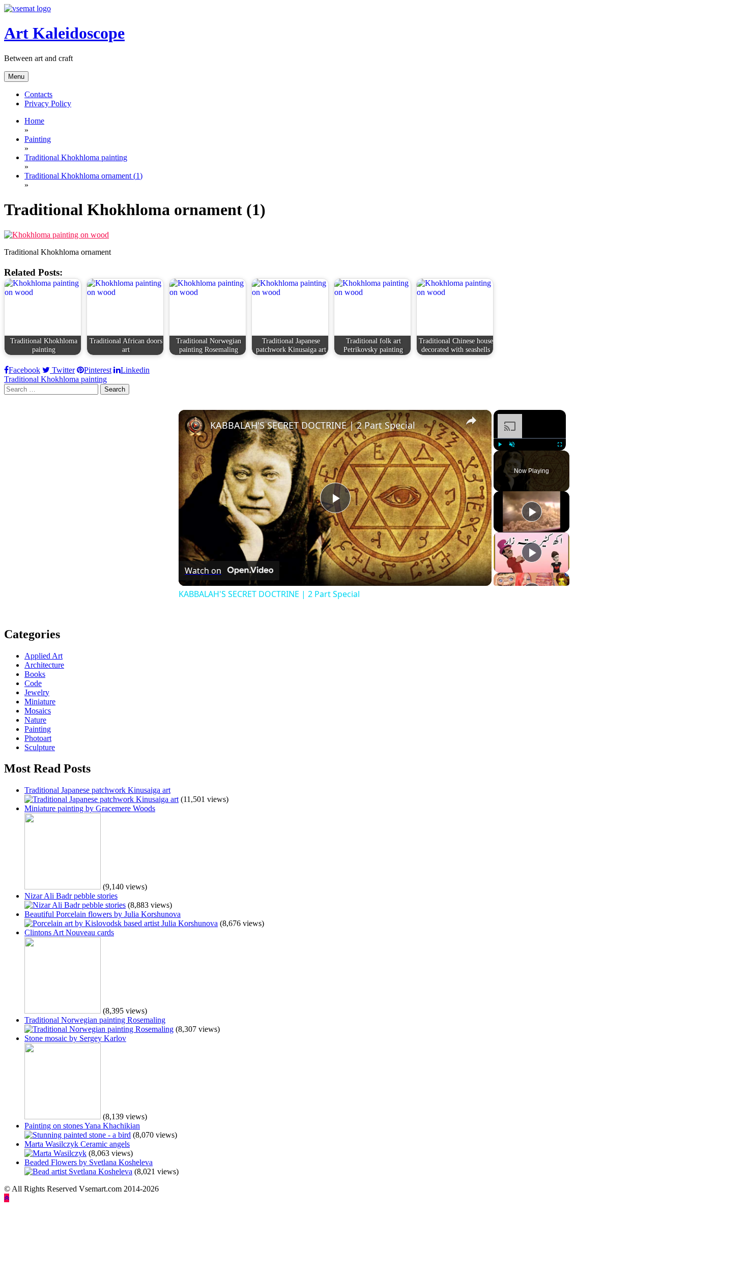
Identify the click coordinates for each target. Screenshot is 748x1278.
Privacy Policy (47, 103)
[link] (195, 426)
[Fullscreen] (560, 444)
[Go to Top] (6, 1198)
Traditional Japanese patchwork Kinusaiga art (97, 790)
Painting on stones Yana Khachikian (82, 1125)
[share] (471, 420)
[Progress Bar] (530, 438)
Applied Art (43, 655)
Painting (37, 729)
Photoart (37, 738)
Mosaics (37, 710)
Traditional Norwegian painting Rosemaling (94, 1020)
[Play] (500, 444)
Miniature (39, 701)
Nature (35, 720)
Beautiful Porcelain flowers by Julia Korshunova (102, 914)
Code (33, 683)
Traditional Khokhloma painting (55, 379)
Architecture (44, 665)
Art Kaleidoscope (64, 33)
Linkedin (135, 370)
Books (34, 674)
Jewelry (36, 692)
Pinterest (97, 370)
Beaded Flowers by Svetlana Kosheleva (88, 1162)
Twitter (62, 370)
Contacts (38, 94)
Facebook (24, 370)
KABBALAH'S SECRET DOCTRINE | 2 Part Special (312, 425)
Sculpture (39, 747)
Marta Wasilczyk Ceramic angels (77, 1144)
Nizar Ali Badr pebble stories (71, 895)
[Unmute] (512, 444)
